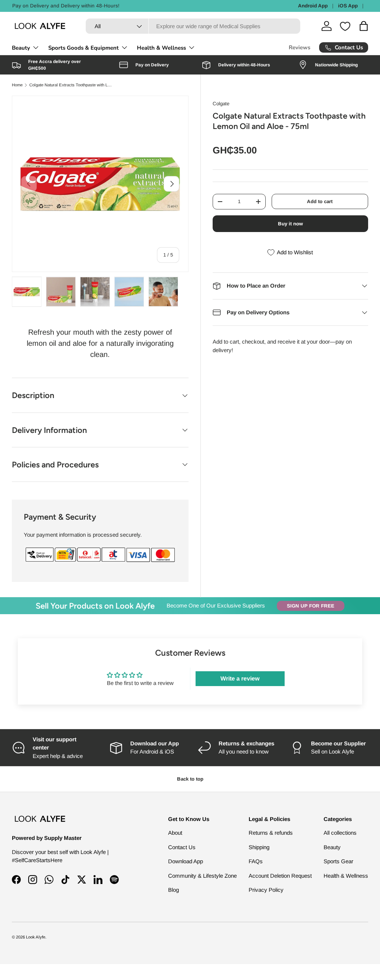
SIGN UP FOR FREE (310, 606)
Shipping (259, 847)
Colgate (221, 103)
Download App (185, 861)
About (175, 833)
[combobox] (193, 26)
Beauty (332, 847)
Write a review (239, 678)
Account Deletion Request (280, 876)
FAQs (256, 861)
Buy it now (290, 223)
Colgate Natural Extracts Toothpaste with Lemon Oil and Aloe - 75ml (71, 85)
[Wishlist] (345, 26)
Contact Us (182, 847)
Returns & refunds (271, 833)
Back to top (190, 779)
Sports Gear (338, 861)
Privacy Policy (266, 890)
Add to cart (319, 201)
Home (17, 85)
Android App (313, 6)
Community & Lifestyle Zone (202, 876)
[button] (364, 26)
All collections (340, 833)
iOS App (348, 6)
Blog (173, 890)
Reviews (299, 47)
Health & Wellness (346, 876)
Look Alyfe (35, 937)
